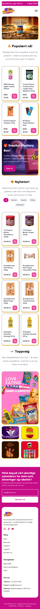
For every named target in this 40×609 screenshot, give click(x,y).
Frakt (5, 570)
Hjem (5, 539)
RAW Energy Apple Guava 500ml (9, 86)
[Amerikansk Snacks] (29, 449)
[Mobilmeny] (36, 11)
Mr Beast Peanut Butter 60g (28, 123)
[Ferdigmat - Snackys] (29, 432)
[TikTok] (9, 529)
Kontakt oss (8, 553)
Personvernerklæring (11, 567)
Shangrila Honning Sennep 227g (9, 334)
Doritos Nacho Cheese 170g (10, 122)
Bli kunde (7, 542)
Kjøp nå (9, 168)
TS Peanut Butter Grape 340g (28, 232)
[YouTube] (13, 529)
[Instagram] (5, 529)
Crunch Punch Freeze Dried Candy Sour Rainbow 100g (29, 87)
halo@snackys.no (15, 585)
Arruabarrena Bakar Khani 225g (9, 301)
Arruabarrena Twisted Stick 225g (28, 301)
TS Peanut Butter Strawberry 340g (8, 233)
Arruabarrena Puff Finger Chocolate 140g (29, 267)
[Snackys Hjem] (8, 10)
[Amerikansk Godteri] (20, 398)
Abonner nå (20, 499)
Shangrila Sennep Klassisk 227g (29, 334)
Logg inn (7, 549)
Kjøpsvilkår (7, 564)
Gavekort (7, 546)
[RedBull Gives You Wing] (10, 432)
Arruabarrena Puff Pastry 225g (9, 267)
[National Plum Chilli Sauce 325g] (10, 449)
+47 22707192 (16, 582)
